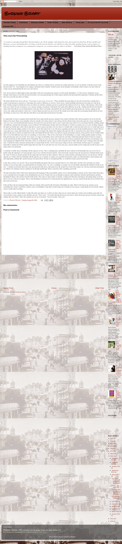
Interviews (23, 22)
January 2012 (116, 514)
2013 (112, 453)
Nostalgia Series (37, 22)
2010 (112, 521)
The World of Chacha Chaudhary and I (118, 197)
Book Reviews (67, 22)
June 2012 (115, 504)
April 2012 (115, 509)
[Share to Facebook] (50, 200)
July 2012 (115, 501)
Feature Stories (9, 22)
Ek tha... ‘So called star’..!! (116, 486)
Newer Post (8, 288)
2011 (112, 518)
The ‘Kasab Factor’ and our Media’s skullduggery (115, 481)
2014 (112, 451)
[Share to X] (49, 200)
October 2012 (116, 466)
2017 (112, 443)
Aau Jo (110, 34)
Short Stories (52, 22)
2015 (112, 448)
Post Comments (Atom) (19, 292)
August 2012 (115, 474)
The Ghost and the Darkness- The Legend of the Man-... (116, 492)
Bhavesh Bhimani (116, 81)
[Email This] (45, 200)
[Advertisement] (53, 271)
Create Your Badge (112, 160)
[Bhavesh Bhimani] (114, 159)
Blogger (73, 536)
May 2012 (115, 506)
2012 (112, 456)
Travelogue (79, 22)
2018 (112, 441)
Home (54, 288)
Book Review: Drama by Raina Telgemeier (118, 395)
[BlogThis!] (47, 200)
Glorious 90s (8, 26)
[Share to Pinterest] (52, 200)
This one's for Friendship (115, 497)
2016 (112, 446)
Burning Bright (22, 13)
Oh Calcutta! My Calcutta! (98, 22)
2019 (112, 438)
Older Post (99, 288)
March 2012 (115, 511)
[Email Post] (41, 200)
